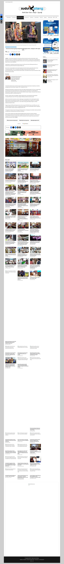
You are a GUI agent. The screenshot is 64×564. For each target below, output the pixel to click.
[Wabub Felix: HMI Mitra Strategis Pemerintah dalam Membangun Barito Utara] (23, 250)
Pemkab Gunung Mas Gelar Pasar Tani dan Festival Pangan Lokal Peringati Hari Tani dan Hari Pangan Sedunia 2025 (23, 243)
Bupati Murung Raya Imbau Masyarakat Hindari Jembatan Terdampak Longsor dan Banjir (10, 451)
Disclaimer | (37, 559)
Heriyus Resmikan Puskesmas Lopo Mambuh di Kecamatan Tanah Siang (35, 429)
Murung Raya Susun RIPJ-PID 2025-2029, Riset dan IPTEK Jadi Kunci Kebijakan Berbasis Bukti (23, 452)
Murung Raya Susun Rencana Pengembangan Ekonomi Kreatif (23, 353)
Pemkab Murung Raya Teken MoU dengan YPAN (35, 278)
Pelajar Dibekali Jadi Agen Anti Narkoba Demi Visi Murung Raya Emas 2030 (23, 464)
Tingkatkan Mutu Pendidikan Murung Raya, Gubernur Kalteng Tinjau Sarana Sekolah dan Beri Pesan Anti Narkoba (10, 193)
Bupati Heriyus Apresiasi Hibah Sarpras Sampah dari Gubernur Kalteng (10, 254)
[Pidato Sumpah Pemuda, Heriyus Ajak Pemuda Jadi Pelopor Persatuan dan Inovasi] (35, 212)
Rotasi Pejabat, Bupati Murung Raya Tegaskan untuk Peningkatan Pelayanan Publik (35, 476)
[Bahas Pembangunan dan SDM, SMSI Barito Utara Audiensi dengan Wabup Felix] (10, 305)
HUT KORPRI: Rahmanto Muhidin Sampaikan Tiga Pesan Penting (15, 147)
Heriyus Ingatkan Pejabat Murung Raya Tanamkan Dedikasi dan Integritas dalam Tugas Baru (23, 205)
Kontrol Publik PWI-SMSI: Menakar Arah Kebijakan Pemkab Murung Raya (9, 169)
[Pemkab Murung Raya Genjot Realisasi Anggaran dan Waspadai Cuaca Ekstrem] (35, 436)
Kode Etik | (25, 559)
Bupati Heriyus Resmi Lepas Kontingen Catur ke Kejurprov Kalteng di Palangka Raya (10, 242)
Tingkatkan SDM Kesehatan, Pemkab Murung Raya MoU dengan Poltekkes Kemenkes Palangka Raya (10, 365)
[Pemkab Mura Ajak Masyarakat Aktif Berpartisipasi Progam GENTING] (23, 165)
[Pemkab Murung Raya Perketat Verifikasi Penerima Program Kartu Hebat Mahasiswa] (10, 225)
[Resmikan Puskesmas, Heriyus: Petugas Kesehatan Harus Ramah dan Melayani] (35, 200)
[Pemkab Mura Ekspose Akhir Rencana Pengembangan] (35, 165)
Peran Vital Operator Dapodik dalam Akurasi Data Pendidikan (23, 440)
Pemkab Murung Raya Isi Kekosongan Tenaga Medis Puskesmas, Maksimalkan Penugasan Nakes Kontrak (34, 230)
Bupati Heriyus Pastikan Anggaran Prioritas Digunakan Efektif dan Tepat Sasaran (35, 181)
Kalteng (14, 17)
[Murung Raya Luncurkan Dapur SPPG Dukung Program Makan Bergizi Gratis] (10, 212)
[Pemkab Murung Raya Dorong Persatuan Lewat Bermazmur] (10, 176)
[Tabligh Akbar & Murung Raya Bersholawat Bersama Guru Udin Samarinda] (35, 238)
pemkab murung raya (24, 120)
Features (36, 17)
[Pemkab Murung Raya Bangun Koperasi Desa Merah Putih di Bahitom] (23, 273)
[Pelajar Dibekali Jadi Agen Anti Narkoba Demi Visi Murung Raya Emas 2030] (23, 459)
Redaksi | (21, 559)
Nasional (8, 17)
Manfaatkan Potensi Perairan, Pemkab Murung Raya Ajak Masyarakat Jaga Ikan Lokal (10, 353)
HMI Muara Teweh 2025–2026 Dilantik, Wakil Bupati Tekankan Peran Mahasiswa (35, 254)
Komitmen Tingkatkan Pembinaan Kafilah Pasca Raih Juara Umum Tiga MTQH (23, 181)
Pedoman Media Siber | (31, 559)
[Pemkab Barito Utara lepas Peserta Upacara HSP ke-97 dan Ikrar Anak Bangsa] (23, 261)
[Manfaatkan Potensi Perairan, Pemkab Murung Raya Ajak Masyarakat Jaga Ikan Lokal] (10, 349)
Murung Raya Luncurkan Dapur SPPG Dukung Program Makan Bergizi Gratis (10, 217)
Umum (32, 17)
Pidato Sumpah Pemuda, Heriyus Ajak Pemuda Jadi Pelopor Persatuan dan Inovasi (35, 217)
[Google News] (25, 124)
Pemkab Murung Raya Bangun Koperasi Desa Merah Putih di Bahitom (23, 278)
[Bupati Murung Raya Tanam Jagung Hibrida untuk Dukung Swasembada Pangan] (35, 349)
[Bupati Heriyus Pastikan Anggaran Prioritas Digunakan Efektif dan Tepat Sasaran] (35, 176)
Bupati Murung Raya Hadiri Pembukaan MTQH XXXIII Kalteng (22, 192)
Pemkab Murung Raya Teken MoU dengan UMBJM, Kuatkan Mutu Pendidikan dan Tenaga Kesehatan (10, 464)
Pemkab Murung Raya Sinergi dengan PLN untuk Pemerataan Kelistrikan (10, 440)
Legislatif (26, 17)
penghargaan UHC (35, 120)
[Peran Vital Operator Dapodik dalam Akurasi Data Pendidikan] (23, 436)
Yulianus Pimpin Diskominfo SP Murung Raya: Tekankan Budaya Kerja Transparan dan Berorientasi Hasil (23, 477)
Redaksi (45, 17)
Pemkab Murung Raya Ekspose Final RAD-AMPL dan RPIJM (10, 476)
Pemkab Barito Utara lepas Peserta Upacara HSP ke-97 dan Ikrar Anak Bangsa (22, 266)
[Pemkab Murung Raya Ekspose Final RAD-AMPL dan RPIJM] (10, 471)
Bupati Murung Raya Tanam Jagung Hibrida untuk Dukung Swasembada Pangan (35, 353)
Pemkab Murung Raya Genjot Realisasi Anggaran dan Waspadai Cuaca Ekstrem (35, 440)
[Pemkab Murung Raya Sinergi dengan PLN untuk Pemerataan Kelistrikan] (10, 436)
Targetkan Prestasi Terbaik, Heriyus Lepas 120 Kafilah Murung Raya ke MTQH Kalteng (35, 192)
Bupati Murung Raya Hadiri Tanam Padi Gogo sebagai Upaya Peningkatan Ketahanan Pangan (23, 365)
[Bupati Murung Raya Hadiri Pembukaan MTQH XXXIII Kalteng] (23, 188)
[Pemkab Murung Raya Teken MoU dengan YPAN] (35, 273)
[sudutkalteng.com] (32, 9)
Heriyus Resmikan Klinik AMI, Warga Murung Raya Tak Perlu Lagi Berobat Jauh (35, 464)
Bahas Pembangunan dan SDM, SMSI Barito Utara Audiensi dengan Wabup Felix (10, 342)
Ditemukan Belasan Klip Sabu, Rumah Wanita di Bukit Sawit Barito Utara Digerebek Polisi (52, 70)
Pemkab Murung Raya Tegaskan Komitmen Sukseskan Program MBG (35, 451)
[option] (23, 147)
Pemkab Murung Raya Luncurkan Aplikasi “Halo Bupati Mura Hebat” (23, 230)
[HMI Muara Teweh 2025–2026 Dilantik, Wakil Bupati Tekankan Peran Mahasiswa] (35, 250)
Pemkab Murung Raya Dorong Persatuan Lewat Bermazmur (10, 181)
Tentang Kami (50, 17)
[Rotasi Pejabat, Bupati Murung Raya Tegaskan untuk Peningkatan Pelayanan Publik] (35, 471)
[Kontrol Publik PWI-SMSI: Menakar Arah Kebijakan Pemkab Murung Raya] (10, 165)
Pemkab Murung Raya (10, 143)
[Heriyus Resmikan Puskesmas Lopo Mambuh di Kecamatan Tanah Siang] (35, 392)
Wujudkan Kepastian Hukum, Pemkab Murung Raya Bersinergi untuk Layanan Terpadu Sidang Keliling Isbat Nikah (23, 218)
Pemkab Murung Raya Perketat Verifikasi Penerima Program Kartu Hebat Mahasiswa (10, 230)
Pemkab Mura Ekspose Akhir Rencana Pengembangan (35, 169)
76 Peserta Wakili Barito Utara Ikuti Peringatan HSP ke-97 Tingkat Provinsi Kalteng (10, 266)
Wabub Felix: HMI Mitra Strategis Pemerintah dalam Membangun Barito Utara (22, 254)
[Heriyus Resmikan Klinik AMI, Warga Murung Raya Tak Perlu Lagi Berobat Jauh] (35, 459)
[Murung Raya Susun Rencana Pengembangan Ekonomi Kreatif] (23, 349)
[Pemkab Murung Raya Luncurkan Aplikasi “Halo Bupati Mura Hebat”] (23, 225)
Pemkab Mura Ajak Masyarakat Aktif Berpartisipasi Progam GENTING (23, 169)
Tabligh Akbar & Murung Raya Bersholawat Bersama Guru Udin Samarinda (35, 242)
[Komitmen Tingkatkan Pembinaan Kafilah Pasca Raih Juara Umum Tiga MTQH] (23, 176)
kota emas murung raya (12, 120)
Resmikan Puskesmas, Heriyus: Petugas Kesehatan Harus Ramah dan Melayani (35, 204)
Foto (41, 17)
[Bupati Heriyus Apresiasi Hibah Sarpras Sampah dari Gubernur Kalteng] (10, 250)
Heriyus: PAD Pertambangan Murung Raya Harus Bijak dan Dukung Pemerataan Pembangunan (35, 266)
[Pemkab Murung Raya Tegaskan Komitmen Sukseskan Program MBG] (35, 447)
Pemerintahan (20, 17)
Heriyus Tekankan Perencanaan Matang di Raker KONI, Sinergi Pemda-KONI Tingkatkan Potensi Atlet (10, 205)
